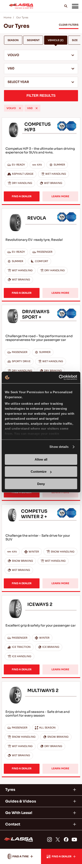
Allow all (41, 459)
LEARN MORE (60, 196)
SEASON (13, 40)
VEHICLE (55, 40)
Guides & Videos (20, 801)
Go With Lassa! (18, 813)
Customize (38, 471)
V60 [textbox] (11, 68)
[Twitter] (57, 839)
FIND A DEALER (22, 196)
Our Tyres (22, 17)
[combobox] (41, 55)
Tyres (10, 789)
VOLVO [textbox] (13, 55)
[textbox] (41, 82)
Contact (12, 824)
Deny (41, 484)
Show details (59, 446)
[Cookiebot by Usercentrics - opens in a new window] (59, 377)
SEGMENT (33, 40)
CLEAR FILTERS (68, 24)
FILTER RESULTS (41, 96)
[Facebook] (66, 839)
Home (7, 17)
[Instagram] (49, 839)
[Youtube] (74, 839)
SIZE (75, 40)
